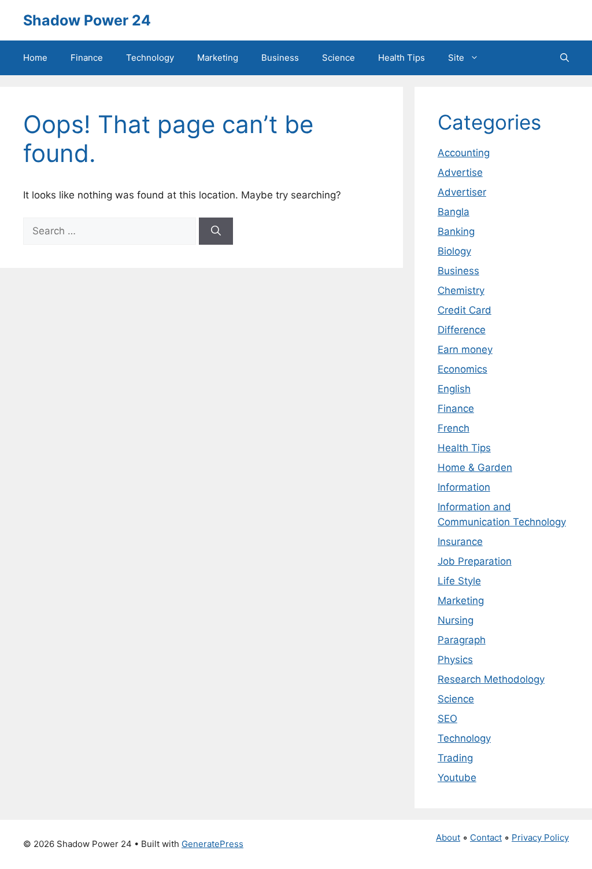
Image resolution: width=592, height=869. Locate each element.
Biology (454, 251)
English (454, 389)
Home (35, 57)
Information (464, 487)
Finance (87, 57)
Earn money (465, 349)
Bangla (453, 212)
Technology (150, 57)
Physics (455, 659)
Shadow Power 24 (87, 20)
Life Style (459, 581)
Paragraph (462, 640)
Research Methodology (491, 679)
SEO (447, 718)
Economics (462, 369)
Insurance (460, 541)
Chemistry (461, 290)
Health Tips (401, 57)
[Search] (216, 231)
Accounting (464, 153)
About (448, 837)
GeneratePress (212, 843)
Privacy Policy (540, 837)
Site (456, 57)
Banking (456, 231)
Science (338, 57)
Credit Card (464, 310)
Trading (455, 758)
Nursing (455, 620)
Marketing (217, 57)
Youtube (457, 777)
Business (280, 57)
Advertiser (462, 192)
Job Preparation (475, 561)
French (453, 428)
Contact (486, 837)
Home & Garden (475, 467)
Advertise (460, 172)
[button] (564, 57)
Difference (462, 330)
